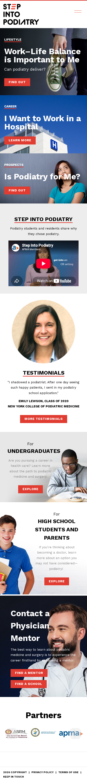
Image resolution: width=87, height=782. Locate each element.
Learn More (20, 140)
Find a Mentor (29, 673)
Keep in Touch (13, 776)
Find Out (17, 82)
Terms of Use (68, 772)
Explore (30, 489)
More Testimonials (43, 419)
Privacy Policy (42, 772)
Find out (17, 190)
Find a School (28, 684)
